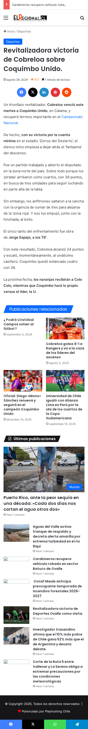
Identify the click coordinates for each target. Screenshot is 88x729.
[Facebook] (21, 92)
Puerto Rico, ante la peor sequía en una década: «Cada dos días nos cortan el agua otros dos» (41, 503)
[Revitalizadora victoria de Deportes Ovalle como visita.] (16, 615)
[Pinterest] (55, 92)
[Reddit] (66, 92)
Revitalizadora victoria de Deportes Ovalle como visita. (58, 611)
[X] (33, 92)
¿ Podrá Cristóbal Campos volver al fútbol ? (19, 324)
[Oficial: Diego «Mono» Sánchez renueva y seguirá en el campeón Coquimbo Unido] (23, 380)
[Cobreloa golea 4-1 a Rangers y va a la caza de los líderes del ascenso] (65, 328)
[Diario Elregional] (30, 17)
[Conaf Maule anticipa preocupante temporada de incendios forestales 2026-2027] (16, 587)
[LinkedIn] (44, 92)
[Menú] (6, 19)
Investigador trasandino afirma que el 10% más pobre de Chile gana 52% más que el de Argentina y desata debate (58, 639)
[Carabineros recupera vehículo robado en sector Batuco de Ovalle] (16, 565)
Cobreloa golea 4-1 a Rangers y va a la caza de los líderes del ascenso (65, 350)
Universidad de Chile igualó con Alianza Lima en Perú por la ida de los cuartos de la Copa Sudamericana (64, 407)
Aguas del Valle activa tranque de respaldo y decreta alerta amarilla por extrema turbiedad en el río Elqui (56, 536)
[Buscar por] (82, 19)
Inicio (10, 31)
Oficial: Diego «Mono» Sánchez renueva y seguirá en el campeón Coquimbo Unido (22, 405)
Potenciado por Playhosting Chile (46, 711)
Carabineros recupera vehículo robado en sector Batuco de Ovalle (55, 564)
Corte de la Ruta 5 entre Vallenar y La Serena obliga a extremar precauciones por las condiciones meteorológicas (58, 671)
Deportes (24, 31)
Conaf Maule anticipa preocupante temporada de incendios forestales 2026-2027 (57, 588)
